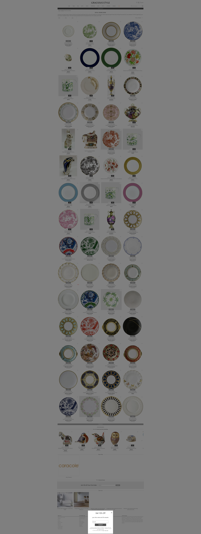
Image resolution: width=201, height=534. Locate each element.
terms (103, 530)
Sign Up (100, 524)
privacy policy (106, 530)
